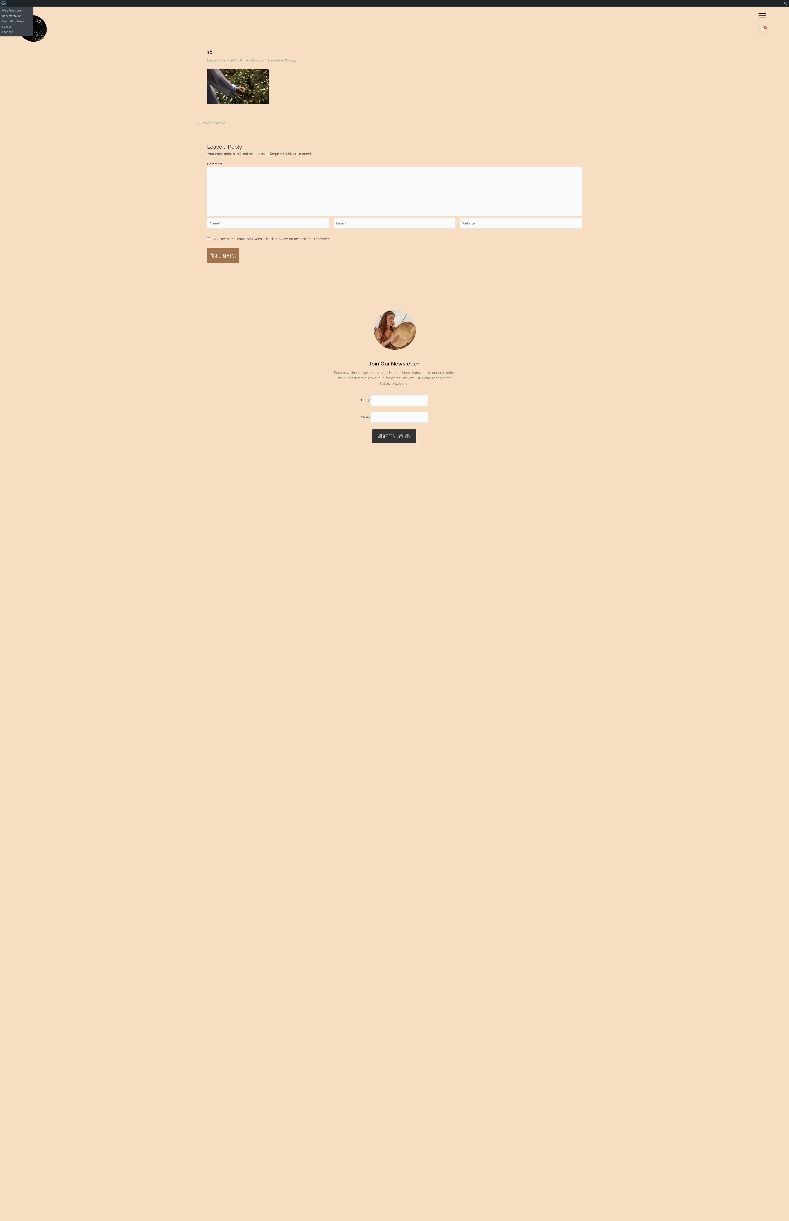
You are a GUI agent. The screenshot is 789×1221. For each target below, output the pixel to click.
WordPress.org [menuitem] (11, 10)
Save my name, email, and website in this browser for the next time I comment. (272, 239)
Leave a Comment (221, 60)
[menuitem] (3, 3)
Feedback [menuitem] (8, 32)
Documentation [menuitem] (12, 15)
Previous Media (211, 123)
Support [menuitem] (7, 26)
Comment (215, 164)
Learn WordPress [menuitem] (13, 21)
